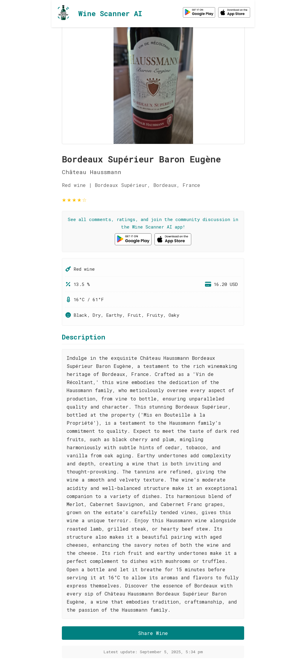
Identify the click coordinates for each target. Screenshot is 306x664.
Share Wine (153, 633)
